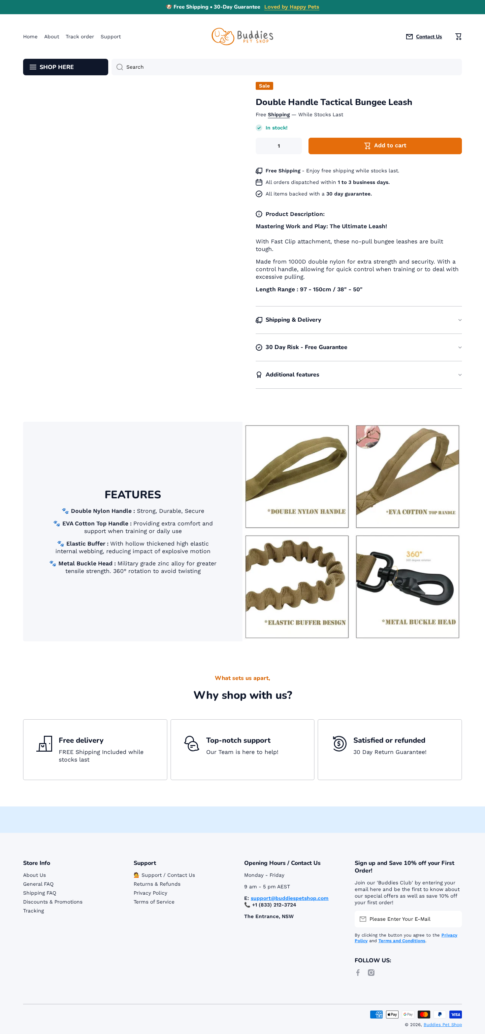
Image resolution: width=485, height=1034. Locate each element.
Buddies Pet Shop (443, 1024)
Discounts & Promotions (52, 902)
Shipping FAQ (39, 893)
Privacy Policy (150, 893)
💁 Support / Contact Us (164, 875)
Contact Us (429, 36)
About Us (34, 875)
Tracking (33, 911)
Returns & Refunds (157, 884)
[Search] (117, 67)
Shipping (279, 115)
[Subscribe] (453, 919)
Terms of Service (154, 902)
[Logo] (242, 36)
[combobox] (287, 67)
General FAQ (38, 884)
